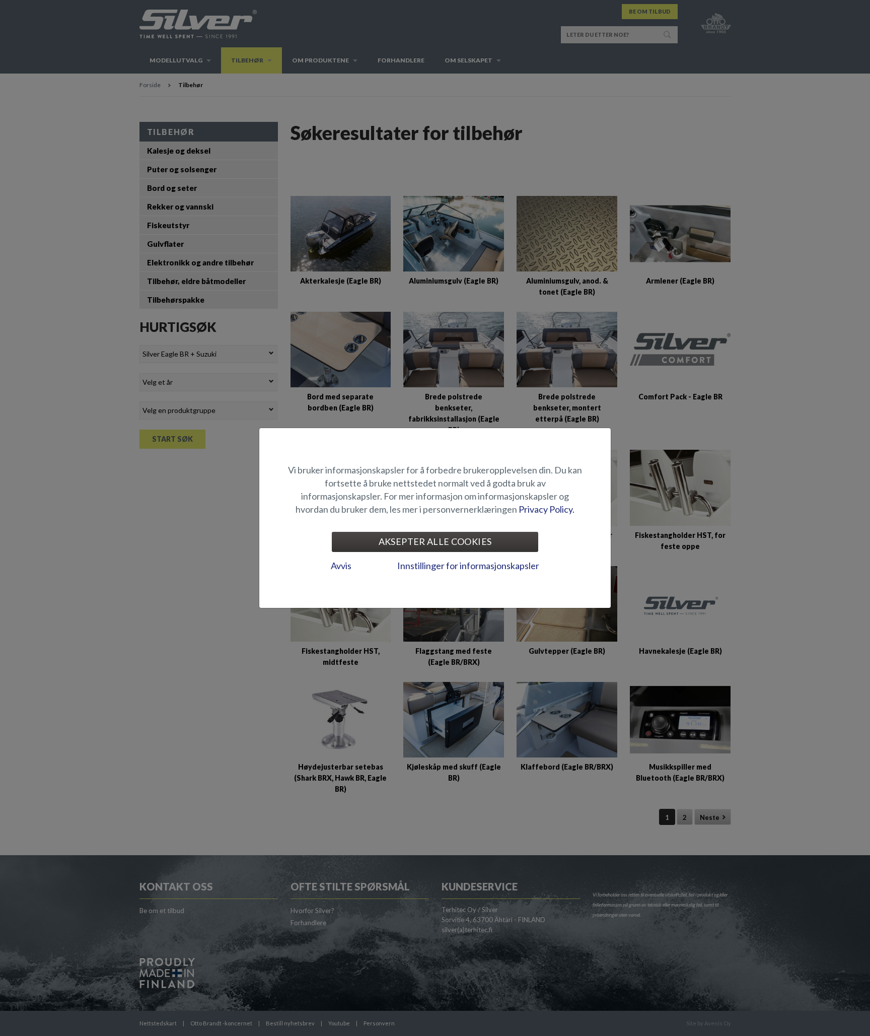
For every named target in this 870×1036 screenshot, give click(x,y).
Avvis (341, 565)
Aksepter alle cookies (435, 541)
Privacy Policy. (546, 509)
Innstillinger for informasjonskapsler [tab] (468, 565)
